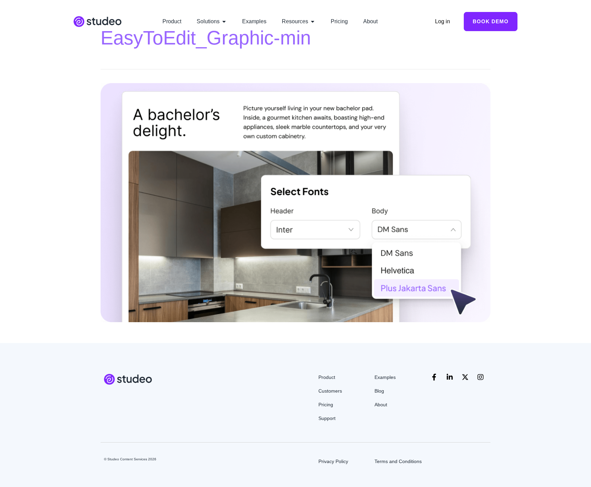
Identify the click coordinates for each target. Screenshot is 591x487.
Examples (385, 377)
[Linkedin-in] (449, 377)
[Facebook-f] (434, 377)
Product (326, 377)
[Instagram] (480, 377)
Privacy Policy (333, 461)
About (381, 404)
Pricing (325, 404)
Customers (330, 391)
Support (327, 418)
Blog (379, 391)
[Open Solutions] (224, 21)
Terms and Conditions (398, 461)
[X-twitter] (465, 377)
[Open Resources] (312, 21)
